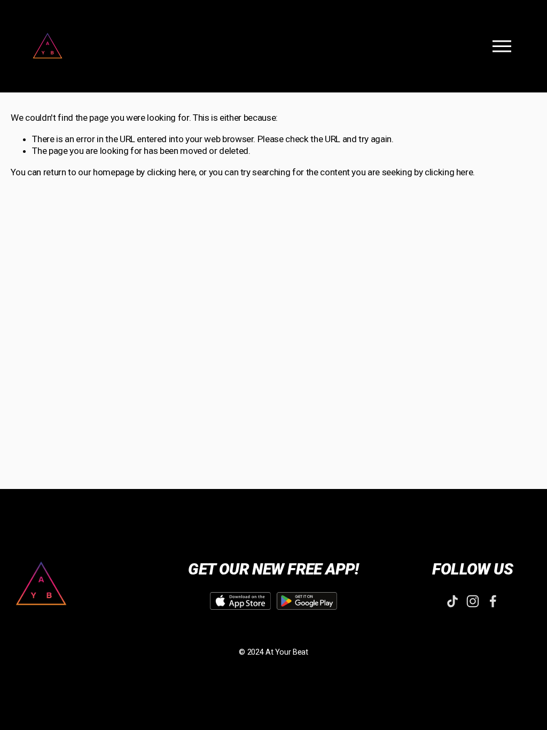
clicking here (171, 172)
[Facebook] (493, 601)
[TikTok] (452, 601)
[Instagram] (472, 601)
